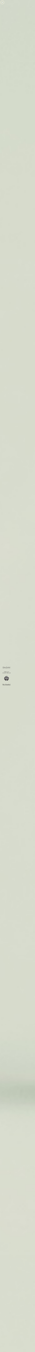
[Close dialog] (2, 2)
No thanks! (7, 684)
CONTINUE (7, 678)
